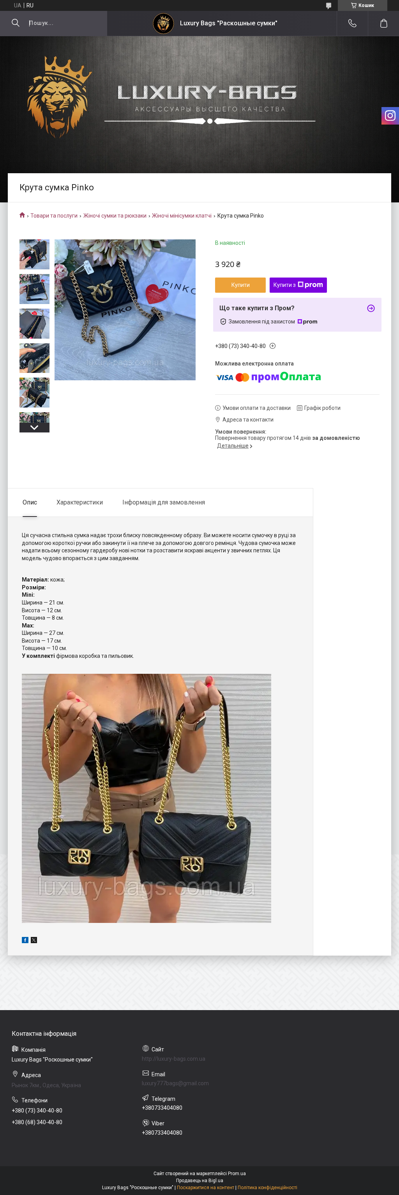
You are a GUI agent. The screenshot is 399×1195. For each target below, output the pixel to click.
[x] (34, 941)
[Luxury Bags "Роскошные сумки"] (163, 23)
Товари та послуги (54, 216)
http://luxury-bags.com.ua (173, 1059)
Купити (240, 285)
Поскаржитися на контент (205, 1187)
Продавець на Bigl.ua (199, 1180)
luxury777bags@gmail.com (175, 1083)
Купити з (285, 285)
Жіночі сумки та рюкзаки (115, 216)
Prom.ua (237, 1173)
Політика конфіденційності (267, 1187)
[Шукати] (15, 23)
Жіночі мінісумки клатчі (182, 216)
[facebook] (25, 941)
